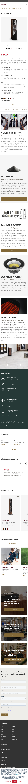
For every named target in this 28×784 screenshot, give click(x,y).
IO (12, 734)
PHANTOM (13, 737)
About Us (2, 747)
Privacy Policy (18, 774)
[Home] (4, 4)
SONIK (2, 739)
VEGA (13, 731)
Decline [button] (20, 781)
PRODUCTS (8, 8)
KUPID (13, 728)
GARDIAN (13, 736)
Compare (14, 104)
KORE (2, 726)
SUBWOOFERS (14, 739)
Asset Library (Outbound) (5, 749)
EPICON (13, 8)
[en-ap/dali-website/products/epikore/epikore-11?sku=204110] (10, 529)
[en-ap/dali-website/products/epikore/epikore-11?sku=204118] (3, 529)
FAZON (2, 737)
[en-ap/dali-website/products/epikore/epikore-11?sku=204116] (7, 529)
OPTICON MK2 (3, 736)
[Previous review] (20, 463)
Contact (2, 759)
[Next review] (25, 463)
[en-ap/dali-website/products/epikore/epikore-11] (10, 507)
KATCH (13, 732)
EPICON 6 (19, 8)
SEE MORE (14, 449)
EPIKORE (2, 728)
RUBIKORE (3, 731)
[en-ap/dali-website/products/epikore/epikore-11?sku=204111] (5, 529)
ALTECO (13, 729)
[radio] (2, 98)
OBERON (2, 741)
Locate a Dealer (3, 755)
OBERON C (14, 726)
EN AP (2, 8)
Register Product (4, 757)
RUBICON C (3, 732)
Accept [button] (14, 781)
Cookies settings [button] (8, 781)
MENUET (2, 734)
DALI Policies (3, 760)
